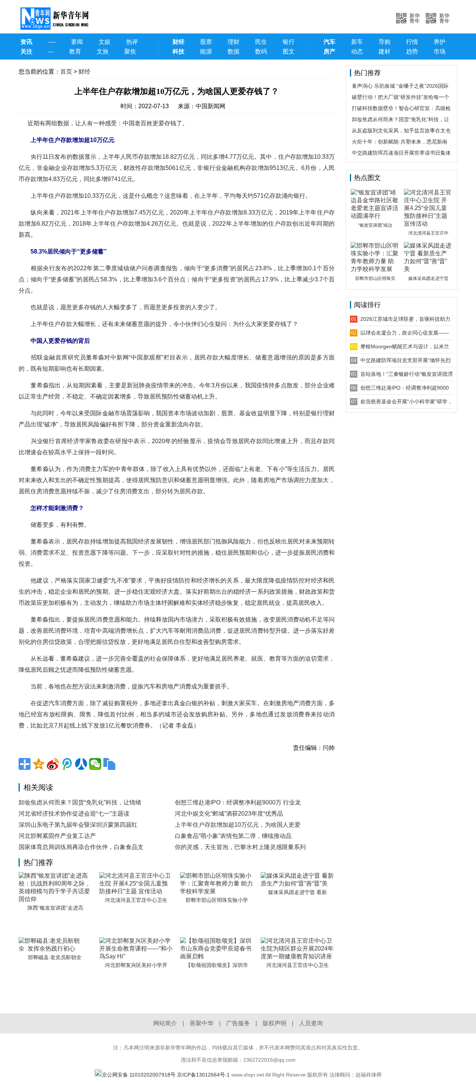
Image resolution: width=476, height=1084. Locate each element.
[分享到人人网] (81, 764)
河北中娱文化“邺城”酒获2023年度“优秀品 (229, 813)
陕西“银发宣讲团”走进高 (55, 908)
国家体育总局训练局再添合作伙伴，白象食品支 (81, 847)
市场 (440, 51)
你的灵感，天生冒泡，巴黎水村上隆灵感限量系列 (240, 847)
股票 (206, 42)
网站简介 (165, 1023)
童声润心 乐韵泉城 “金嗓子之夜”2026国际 (400, 86)
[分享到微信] (95, 764)
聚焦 (130, 51)
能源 (206, 51)
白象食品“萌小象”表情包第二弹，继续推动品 (233, 836)
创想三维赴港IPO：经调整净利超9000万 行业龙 (238, 802)
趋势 (412, 51)
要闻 (77, 42)
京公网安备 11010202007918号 (139, 1075)
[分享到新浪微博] (53, 764)
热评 (132, 42)
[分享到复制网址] (109, 764)
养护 (440, 42)
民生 (261, 42)
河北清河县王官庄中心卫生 (136, 900)
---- (51, 42)
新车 (357, 42)
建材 (384, 51)
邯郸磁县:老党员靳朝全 (55, 957)
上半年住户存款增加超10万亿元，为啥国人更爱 (237, 825)
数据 (233, 51)
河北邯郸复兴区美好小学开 (136, 965)
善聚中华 (201, 1023)
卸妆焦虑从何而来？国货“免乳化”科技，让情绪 (80, 802)
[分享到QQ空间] (39, 764)
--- (51, 51)
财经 (84, 71)
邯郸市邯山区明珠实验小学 (217, 900)
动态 (357, 51)
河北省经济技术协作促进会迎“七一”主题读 (74, 813)
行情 (412, 42)
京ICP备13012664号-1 (203, 1075)
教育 (75, 51)
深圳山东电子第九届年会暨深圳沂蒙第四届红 (78, 825)
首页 (66, 71)
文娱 (104, 42)
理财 (233, 42)
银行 (289, 42)
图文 (289, 51)
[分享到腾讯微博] (67, 764)
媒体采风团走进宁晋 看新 (297, 892)
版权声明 (274, 1023)
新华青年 (444, 18)
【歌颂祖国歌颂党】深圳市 (217, 965)
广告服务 (238, 1023)
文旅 (103, 51)
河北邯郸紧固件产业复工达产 (57, 836)
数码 (261, 51)
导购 (384, 42)
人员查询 (311, 1023)
